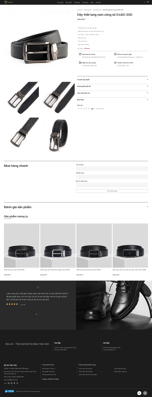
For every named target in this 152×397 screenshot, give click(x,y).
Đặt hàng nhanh (112, 191)
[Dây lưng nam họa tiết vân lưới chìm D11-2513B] (130, 245)
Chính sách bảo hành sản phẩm (88, 374)
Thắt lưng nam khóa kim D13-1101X (88, 269)
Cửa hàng (85, 2)
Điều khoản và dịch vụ (48, 368)
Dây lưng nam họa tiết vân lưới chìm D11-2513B (129, 269)
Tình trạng (80, 48)
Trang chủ (60, 2)
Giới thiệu (77, 2)
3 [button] (39, 314)
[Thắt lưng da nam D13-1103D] (21, 245)
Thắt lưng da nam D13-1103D (14, 269)
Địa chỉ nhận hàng (81, 181)
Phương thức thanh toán (49, 374)
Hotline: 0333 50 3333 (50, 379)
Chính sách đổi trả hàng (85, 371)
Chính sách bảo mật (120, 368)
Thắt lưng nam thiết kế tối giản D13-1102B (55, 269)
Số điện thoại (80, 173)
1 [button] (36, 314)
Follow (5, 383)
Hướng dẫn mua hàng (48, 371)
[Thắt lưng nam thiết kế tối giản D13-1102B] (58, 245)
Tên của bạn (80, 164)
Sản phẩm (69, 2)
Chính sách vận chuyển (85, 368)
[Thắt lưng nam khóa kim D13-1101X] (94, 245)
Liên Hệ (98, 2)
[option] (38, 299)
